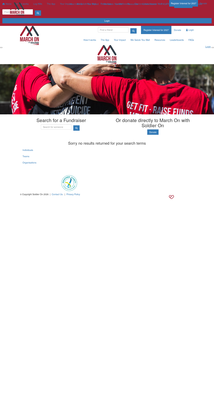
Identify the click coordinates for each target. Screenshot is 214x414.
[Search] (133, 31)
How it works (76, 3)
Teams (26, 156)
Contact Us (57, 194)
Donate (203, 3)
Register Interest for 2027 (183, 3)
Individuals (28, 150)
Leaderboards (150, 3)
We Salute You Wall (113, 3)
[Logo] (17, 9)
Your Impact (93, 3)
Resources (132, 3)
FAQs (164, 3)
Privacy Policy (73, 194)
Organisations (29, 162)
